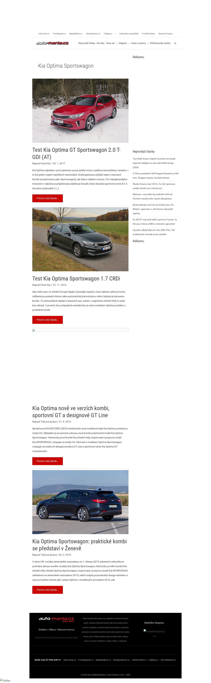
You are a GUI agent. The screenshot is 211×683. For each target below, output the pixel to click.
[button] (116, 43)
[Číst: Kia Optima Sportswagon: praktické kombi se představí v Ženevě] (80, 501)
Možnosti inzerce (66, 629)
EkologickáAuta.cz (121, 660)
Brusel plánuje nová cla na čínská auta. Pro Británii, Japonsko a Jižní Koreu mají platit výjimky (153, 209)
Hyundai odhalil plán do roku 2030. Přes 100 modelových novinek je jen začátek (154, 232)
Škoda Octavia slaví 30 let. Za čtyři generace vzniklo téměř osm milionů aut (154, 186)
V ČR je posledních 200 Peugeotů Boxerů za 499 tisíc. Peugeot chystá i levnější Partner (155, 175)
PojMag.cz (153, 660)
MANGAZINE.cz (139, 660)
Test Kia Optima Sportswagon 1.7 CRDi (76, 278)
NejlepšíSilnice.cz (103, 660)
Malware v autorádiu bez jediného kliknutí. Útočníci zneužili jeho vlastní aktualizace (153, 196)
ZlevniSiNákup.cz (168, 660)
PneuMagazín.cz (85, 660)
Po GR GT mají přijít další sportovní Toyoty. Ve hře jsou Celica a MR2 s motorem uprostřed (155, 221)
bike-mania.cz (70, 660)
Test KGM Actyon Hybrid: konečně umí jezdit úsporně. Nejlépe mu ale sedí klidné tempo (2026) (154, 163)
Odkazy (52, 629)
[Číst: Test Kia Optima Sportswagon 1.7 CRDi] (80, 239)
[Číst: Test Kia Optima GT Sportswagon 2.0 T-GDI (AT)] (80, 110)
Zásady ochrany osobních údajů (65, 638)
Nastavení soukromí (43, 638)
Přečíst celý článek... (47, 197)
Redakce (43, 629)
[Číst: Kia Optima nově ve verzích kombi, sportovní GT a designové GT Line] (80, 364)
